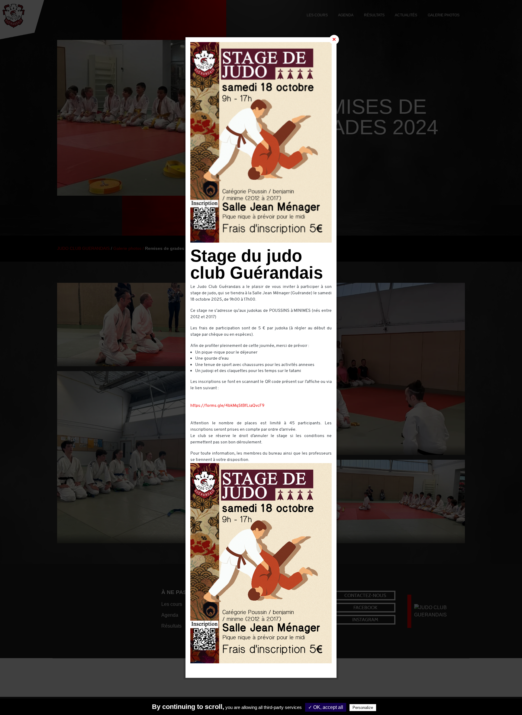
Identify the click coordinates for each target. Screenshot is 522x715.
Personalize (363, 707)
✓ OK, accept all (325, 707)
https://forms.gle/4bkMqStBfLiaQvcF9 (227, 405)
